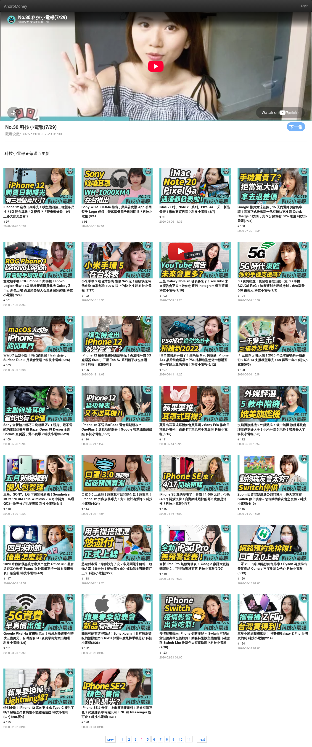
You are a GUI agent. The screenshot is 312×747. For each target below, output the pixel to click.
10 (180, 739)
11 (189, 739)
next (202, 739)
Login (304, 6)
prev (110, 739)
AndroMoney (15, 6)
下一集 (296, 126)
